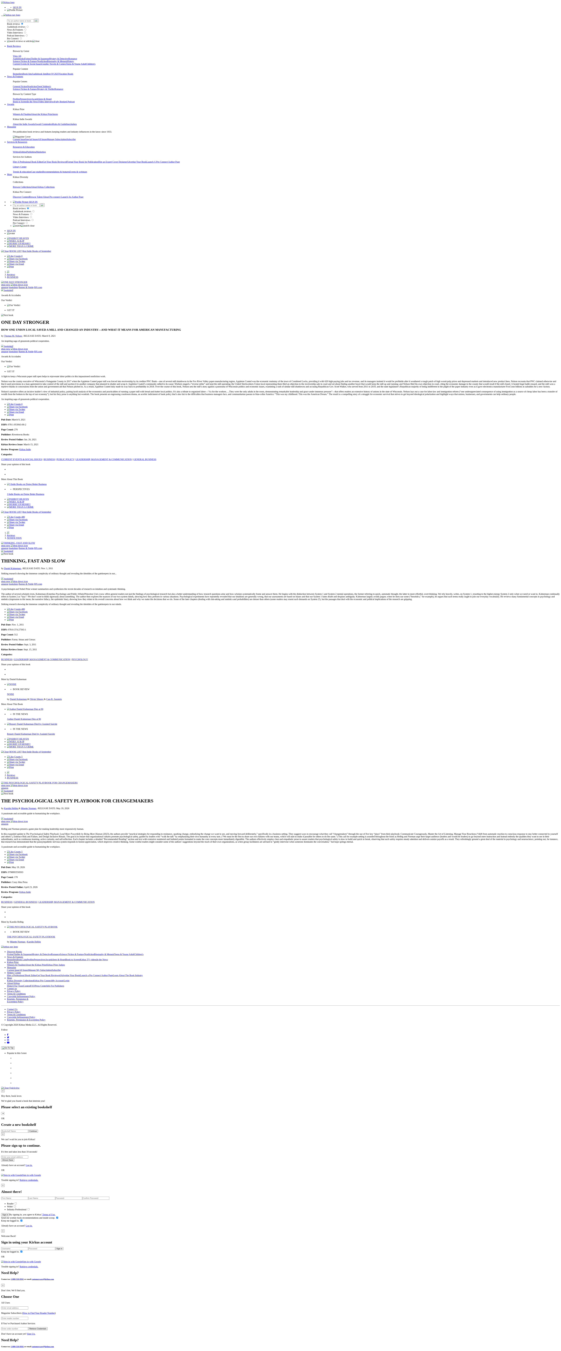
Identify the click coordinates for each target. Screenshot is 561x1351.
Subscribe (71, 139)
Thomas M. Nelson (13, 336)
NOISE (10, 694)
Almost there (7, 1160)
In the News (32, 101)
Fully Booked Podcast (64, 101)
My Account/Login (60, 980)
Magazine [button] (11, 127)
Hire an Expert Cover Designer (112, 162)
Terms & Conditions (16, 994)
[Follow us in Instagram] (8, 1040)
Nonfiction (42, 61)
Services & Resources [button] (17, 142)
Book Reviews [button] (14, 46)
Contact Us (12, 1009)
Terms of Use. (48, 1214)
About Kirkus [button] (13, 983)
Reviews (11, 274)
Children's (90, 64)
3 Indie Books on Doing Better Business (25, 494)
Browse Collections (22, 187)
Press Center (40, 986)
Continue (33, 1131)
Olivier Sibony (37, 699)
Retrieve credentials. (29, 1180)
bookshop (13, 287)
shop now (6, 284)
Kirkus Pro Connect (42, 980)
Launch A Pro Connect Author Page (163, 162)
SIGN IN (17, 7)
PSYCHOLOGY (80, 659)
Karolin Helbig (11, 808)
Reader (10, 1203)
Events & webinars (78, 172)
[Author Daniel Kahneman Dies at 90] (25, 709)
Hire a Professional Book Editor (22, 975)
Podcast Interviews (16, 35)
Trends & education (22, 172)
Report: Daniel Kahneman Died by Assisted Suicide (31, 734)
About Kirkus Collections (43, 187)
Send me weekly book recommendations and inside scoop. (28, 1218)
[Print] (10, 266)
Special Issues (31, 139)
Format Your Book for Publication (82, 162)
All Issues (42, 139)
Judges (73, 124)
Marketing (41, 152)
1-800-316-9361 (17, 1279)
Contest (26, 986)
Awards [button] (10, 104)
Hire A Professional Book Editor (28, 162)
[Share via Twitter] (16, 261)
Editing (23, 152)
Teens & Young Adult (76, 64)
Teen (39, 86)
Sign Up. (31, 1334)
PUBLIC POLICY (65, 459)
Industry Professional (17, 1209)
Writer (10, 1206)
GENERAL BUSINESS (144, 459)
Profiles (16, 99)
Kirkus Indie (25, 449)
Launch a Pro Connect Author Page (96, 975)
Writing (16, 152)
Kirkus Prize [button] (13, 962)
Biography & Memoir (57, 61)
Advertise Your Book (137, 162)
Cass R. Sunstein (54, 699)
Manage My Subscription (40, 970)
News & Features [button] (15, 76)
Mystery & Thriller (45, 89)
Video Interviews (15, 32)
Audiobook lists (39, 74)
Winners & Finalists (22, 114)
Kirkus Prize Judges (55, 965)
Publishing (31, 152)
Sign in (5, 1215)
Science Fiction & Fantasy (25, 61)
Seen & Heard (45, 99)
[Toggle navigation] (2, 15)
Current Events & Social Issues (27, 64)
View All (17, 56)
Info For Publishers (55, 986)
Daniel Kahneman (12, 568)
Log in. (29, 1165)
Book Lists (22, 959)
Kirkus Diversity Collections (20, 980)
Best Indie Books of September (36, 251)
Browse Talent (36, 197)
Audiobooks (18, 58)
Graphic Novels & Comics (53, 64)
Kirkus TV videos (88, 959)
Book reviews (13, 24)
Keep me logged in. (10, 1220)
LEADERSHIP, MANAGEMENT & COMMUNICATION (104, 459)
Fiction (27, 58)
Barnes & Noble (26, 287)
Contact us (12, 988)
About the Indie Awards (24, 124)
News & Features (15, 29)
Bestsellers (18, 74)
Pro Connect (13, 38)
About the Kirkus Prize (41, 114)
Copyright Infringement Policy (21, 996)
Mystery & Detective (58, 58)
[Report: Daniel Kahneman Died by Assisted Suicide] (32, 724)
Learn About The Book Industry (128, 975)
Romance (72, 58)
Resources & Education (24, 147)
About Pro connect (52, 197)
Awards (34, 99)
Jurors (55, 114)
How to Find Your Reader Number (39, 1313)
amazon (4, 287)
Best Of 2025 (52, 74)
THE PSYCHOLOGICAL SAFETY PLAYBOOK (31, 937)
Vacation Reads (66, 74)
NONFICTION (14, 538)
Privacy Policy (13, 991)
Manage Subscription (57, 139)
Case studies (36, 172)
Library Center (19, 167)
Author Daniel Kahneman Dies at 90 (24, 719)
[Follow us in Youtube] (8, 1042)
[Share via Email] (15, 264)
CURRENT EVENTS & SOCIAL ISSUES (21, 459)
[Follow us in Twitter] (8, 1037)
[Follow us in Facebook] (7, 1034)
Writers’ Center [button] (14, 972)
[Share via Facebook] (17, 258)
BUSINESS (12, 277)
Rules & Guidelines (61, 124)
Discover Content (21, 197)
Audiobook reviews (16, 27)
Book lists (27, 74)
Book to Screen (20, 101)
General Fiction (20, 86)
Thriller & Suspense (40, 58)
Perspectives (25, 99)
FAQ (32, 986)
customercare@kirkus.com (43, 1279)
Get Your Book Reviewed (55, 162)
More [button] (9, 174)
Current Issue (19, 139)
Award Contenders (43, 124)
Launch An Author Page (72, 197)
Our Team (18, 986)
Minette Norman (29, 808)
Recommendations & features (56, 172)
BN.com (38, 287)
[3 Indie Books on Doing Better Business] (27, 484)
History (70, 61)
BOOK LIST (15, 251)
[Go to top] (8, 1048)
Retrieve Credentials (37, 1329)
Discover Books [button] (14, 951)
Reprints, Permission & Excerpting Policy (17, 1000)
